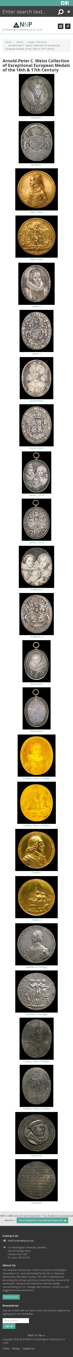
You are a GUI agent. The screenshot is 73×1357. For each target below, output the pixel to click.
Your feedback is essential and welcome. (41, 1220)
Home (8, 42)
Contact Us (28, 1348)
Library (19, 42)
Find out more (11, 1296)
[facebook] (67, 3)
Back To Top (35, 1335)
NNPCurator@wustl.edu (21, 1240)
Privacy (16, 1348)
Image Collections (37, 42)
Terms (6, 1348)
